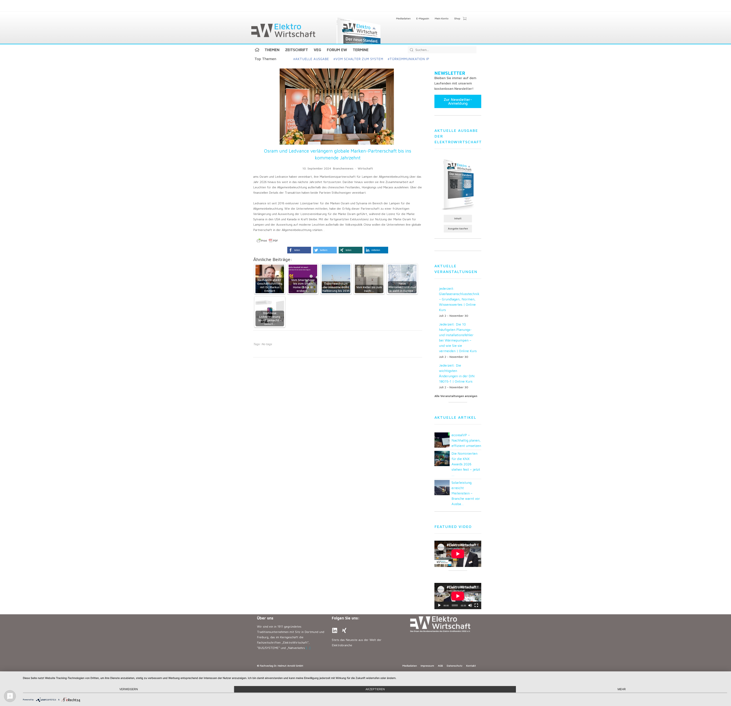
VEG (317, 50)
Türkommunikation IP (408, 59)
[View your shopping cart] (464, 18)
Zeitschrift (296, 50)
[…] (308, 647)
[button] (299, 250)
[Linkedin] (335, 630)
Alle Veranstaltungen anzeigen (455, 396)
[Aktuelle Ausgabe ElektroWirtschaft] (457, 184)
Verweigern (128, 689)
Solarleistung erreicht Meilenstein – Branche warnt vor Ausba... (466, 493)
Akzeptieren (375, 689)
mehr (622, 689)
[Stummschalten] (470, 605)
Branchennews (343, 168)
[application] (457, 596)
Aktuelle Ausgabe (311, 59)
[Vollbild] (476, 605)
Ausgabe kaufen (458, 228)
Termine (361, 50)
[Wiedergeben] (439, 605)
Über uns (265, 618)
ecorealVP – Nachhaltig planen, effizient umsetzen (466, 440)
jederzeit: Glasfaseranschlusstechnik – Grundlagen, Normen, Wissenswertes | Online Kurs (459, 299)
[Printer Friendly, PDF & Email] (267, 241)
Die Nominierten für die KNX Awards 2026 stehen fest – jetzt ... (466, 464)
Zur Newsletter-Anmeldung (458, 101)
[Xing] (344, 630)
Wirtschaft (365, 168)
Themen (272, 50)
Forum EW (337, 50)
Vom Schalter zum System (358, 59)
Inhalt (457, 218)
